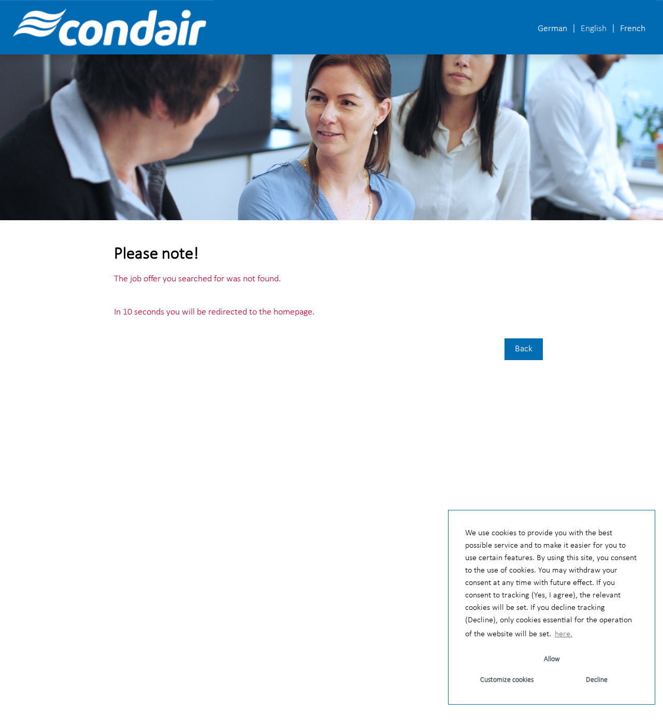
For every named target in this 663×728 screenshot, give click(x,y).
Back (523, 349)
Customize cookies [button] (507, 680)
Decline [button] (597, 680)
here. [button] (563, 634)
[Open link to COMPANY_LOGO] (109, 27)
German (552, 29)
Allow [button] (552, 659)
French (632, 29)
